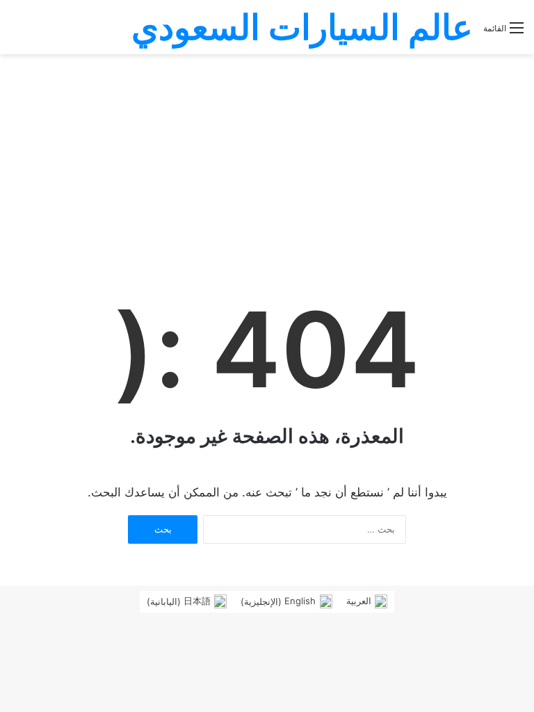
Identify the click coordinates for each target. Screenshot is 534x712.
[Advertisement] (267, 158)
